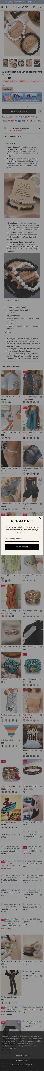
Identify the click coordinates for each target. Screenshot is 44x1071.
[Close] (40, 518)
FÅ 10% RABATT (22, 547)
